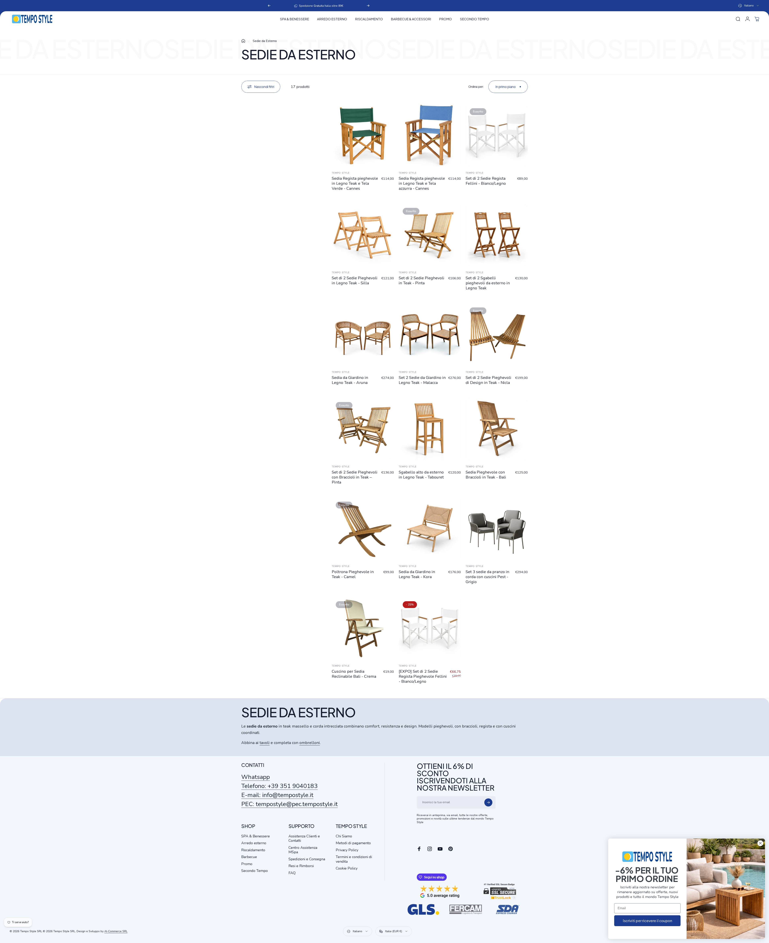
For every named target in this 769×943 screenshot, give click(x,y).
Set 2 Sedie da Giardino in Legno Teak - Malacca (422, 380)
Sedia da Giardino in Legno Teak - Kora (417, 574)
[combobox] (748, 5)
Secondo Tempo (254, 870)
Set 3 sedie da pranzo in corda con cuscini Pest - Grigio (487, 577)
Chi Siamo (344, 836)
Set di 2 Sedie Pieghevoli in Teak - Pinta (421, 280)
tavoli (265, 742)
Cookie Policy (346, 868)
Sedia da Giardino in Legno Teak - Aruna (350, 380)
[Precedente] (269, 5)
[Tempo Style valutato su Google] (439, 892)
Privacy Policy (347, 850)
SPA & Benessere (255, 836)
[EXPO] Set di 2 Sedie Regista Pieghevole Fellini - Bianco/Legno (423, 676)
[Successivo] (368, 5)
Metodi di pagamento (353, 843)
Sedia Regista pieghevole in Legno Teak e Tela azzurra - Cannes (422, 183)
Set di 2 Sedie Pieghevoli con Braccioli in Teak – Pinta (354, 477)
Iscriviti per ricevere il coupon (647, 920)
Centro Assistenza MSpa (303, 849)
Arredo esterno (253, 843)
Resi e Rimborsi (301, 866)
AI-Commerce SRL (115, 931)
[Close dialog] (760, 843)
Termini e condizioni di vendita (354, 859)
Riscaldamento (253, 850)
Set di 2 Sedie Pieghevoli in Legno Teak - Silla (354, 280)
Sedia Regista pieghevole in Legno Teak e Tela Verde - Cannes (355, 183)
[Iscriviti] (488, 802)
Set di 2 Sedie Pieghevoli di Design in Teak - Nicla (488, 380)
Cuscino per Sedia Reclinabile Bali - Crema (354, 674)
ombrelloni (309, 742)
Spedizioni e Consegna (307, 859)
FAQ (292, 873)
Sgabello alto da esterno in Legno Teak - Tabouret (421, 474)
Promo (246, 864)
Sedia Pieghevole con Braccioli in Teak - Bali (486, 474)
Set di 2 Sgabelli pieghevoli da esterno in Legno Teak (488, 283)
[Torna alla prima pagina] (243, 41)
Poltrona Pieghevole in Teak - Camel (353, 574)
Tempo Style (341, 173)
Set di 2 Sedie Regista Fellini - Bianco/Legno (486, 181)
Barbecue (249, 857)
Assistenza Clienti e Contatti (304, 838)
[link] (289, 804)
